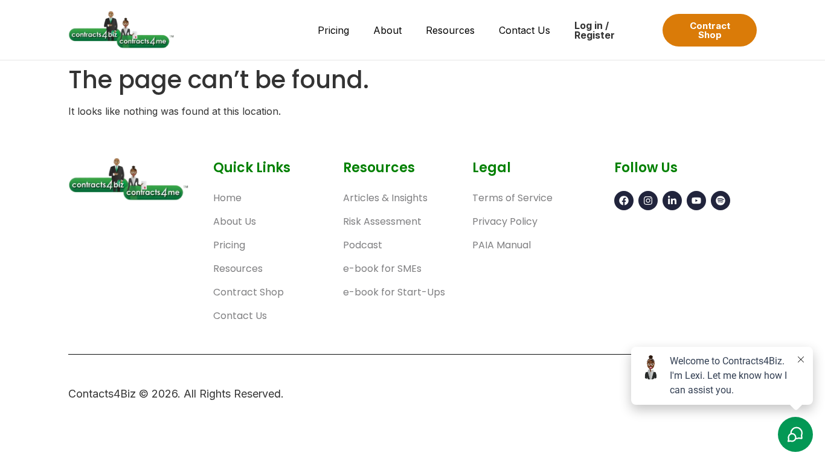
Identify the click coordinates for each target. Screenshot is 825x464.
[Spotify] (720, 200)
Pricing (333, 30)
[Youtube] (696, 200)
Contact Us (524, 30)
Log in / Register (594, 30)
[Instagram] (648, 200)
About (387, 30)
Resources (450, 30)
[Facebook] (624, 200)
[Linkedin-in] (672, 200)
